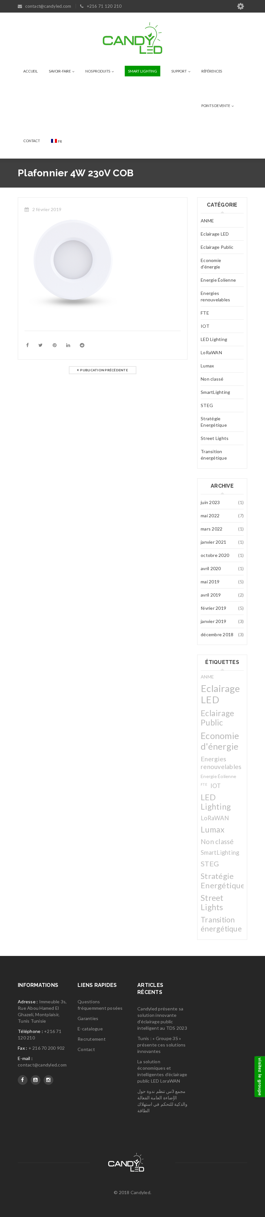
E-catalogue (90, 1028)
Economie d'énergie (211, 263)
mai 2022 (210, 515)
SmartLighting (215, 392)
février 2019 (213, 608)
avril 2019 (211, 595)
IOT (205, 326)
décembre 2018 (217, 634)
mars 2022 (211, 528)
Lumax (207, 365)
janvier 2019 (213, 621)
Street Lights (214, 438)
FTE (205, 313)
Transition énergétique (214, 455)
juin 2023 (210, 502)
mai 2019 (210, 581)
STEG (207, 405)
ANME (207, 220)
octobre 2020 (215, 555)
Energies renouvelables (215, 296)
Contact (86, 1049)
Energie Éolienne (218, 280)
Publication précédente (104, 370)
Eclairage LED (215, 234)
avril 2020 (211, 568)
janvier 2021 (213, 542)
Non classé (212, 379)
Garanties (88, 1018)
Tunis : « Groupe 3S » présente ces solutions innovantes (161, 1045)
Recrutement (92, 1039)
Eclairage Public (217, 247)
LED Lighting (214, 339)
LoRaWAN (211, 352)
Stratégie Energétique (214, 422)
